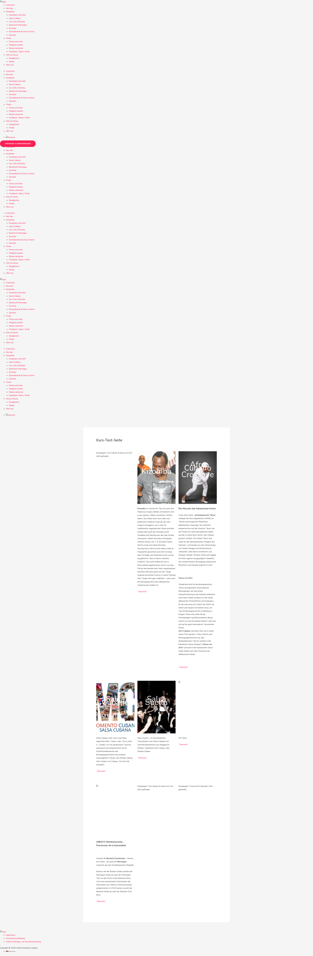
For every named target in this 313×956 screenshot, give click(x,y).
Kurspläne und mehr (17, 15)
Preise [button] (8, 38)
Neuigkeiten (14, 58)
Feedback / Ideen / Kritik (19, 51)
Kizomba (12, 28)
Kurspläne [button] (10, 11)
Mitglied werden (16, 45)
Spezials (12, 35)
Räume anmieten (16, 48)
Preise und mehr (16, 41)
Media (11, 61)
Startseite (10, 5)
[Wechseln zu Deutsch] (10, 137)
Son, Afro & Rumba (17, 21)
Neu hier (9, 8)
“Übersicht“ (142, 591)
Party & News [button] (12, 55)
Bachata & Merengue (18, 25)
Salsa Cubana (14, 18)
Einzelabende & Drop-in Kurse (21, 31)
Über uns (10, 64)
